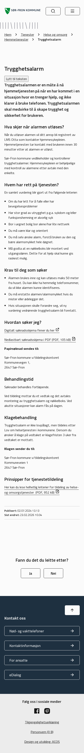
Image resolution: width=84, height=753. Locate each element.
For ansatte (18, 660)
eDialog (15, 675)
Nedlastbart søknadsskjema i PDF (37, 339)
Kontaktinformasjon (25, 645)
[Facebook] (36, 710)
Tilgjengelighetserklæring (42, 722)
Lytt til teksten (16, 78)
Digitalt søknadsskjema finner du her (29, 330)
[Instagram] (47, 710)
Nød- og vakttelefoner (26, 631)
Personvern (42, 731)
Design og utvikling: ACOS (42, 741)
